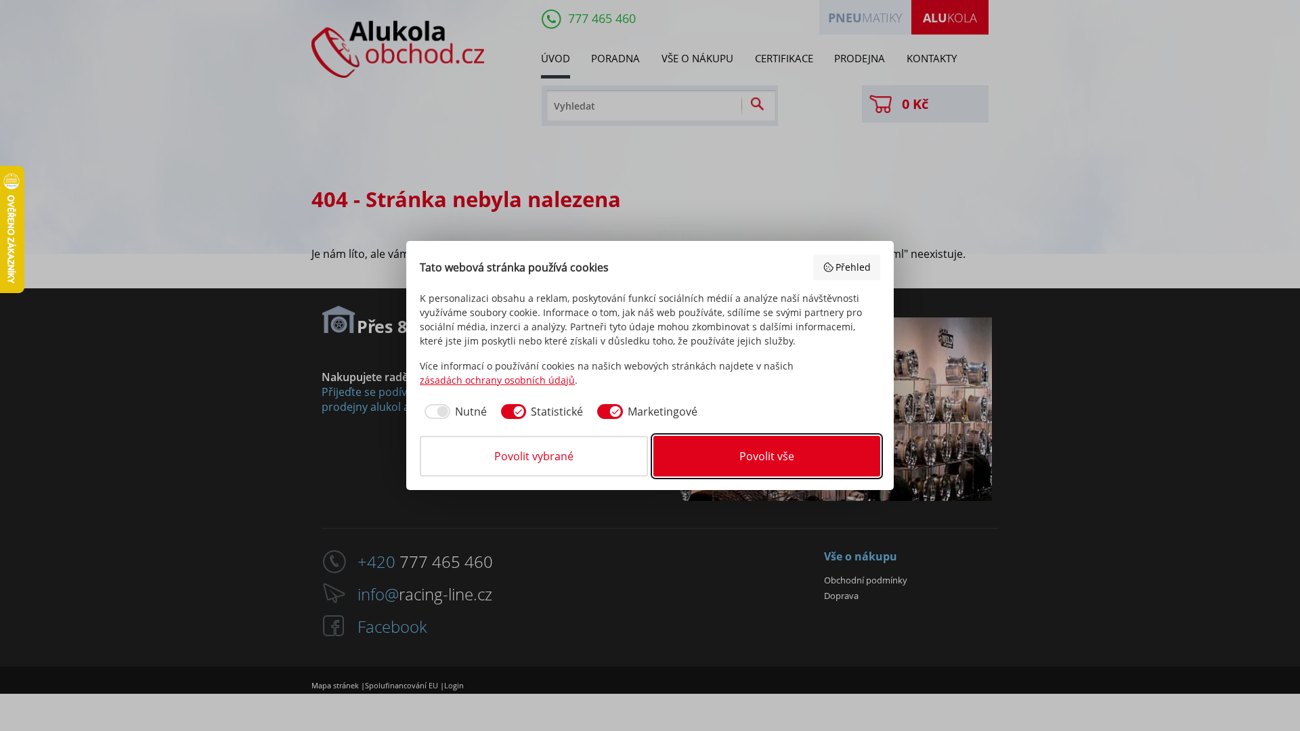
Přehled (853, 267)
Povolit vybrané (533, 456)
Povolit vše (766, 456)
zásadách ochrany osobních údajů (497, 380)
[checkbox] (453, 411)
